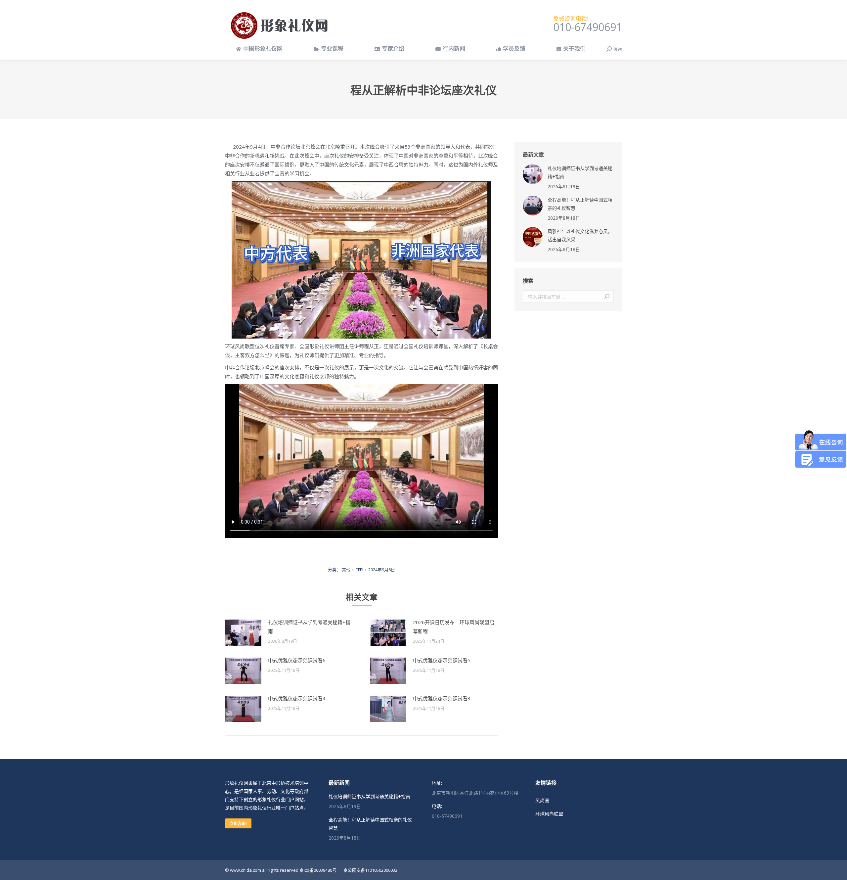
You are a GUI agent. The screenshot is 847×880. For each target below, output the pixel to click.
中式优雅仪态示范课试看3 (441, 698)
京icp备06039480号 (317, 870)
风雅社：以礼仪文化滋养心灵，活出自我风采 (580, 235)
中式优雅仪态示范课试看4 (297, 698)
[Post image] (243, 633)
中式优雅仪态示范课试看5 (441, 660)
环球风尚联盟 (549, 814)
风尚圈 (542, 800)
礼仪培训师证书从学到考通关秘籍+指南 (309, 626)
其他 (346, 570)
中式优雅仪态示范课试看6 (297, 660)
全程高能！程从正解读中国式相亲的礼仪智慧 (580, 204)
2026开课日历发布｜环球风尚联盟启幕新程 (453, 626)
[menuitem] (259, 49)
